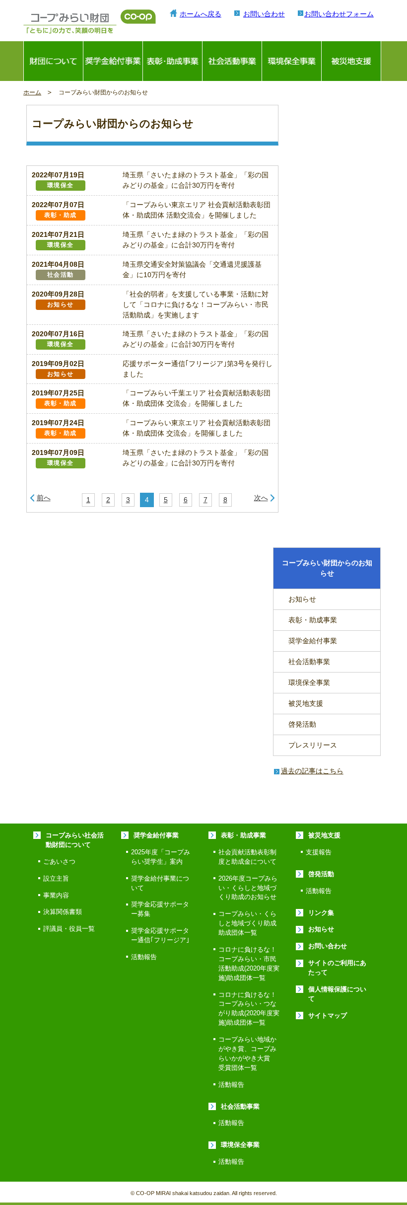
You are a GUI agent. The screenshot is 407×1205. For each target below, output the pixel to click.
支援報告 (319, 852)
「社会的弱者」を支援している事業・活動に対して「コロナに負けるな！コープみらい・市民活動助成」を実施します (196, 304)
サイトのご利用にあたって (337, 968)
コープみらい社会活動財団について (75, 840)
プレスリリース (312, 745)
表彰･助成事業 (172, 61)
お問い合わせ (264, 14)
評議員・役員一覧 (69, 928)
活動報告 (144, 957)
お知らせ (302, 599)
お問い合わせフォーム (339, 14)
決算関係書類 (62, 911)
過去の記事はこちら (312, 771)
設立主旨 (56, 878)
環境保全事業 (291, 61)
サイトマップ (327, 1015)
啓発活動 (302, 724)
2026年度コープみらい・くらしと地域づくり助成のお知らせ (247, 888)
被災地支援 (351, 61)
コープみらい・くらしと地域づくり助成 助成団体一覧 (250, 923)
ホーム (32, 92)
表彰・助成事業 (312, 620)
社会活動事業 (232, 61)
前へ (44, 498)
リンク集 (321, 912)
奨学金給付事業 (112, 61)
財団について (53, 61)
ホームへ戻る (200, 14)
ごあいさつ (59, 861)
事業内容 (56, 895)
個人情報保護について (337, 994)
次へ (261, 498)
